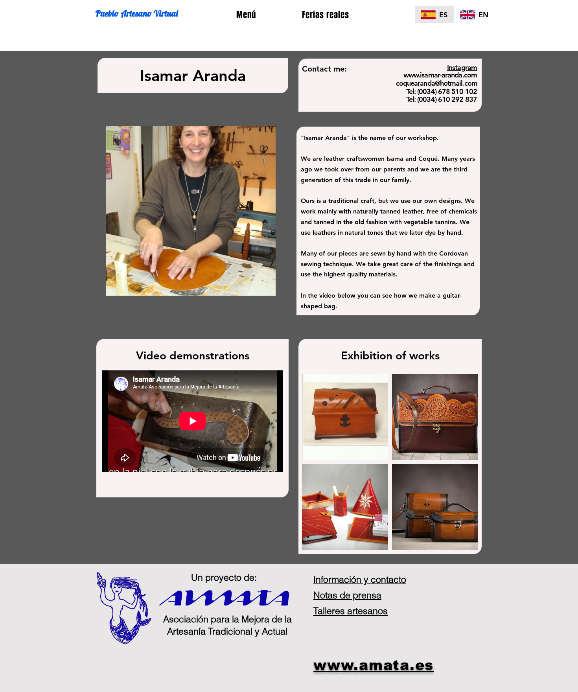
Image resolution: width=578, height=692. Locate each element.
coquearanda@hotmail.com (436, 83)
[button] (246, 15)
